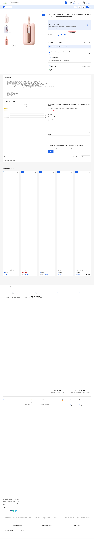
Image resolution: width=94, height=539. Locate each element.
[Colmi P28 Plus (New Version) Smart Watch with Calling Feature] (47, 219)
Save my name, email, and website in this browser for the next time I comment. (67, 145)
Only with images (76, 156)
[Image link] (74, 408)
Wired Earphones (61, 270)
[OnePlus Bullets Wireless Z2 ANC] (83, 219)
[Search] (66, 2)
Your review (51, 119)
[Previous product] (87, 11)
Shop (7, 11)
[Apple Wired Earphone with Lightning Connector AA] (65, 219)
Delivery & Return (43, 402)
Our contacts (57, 402)
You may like (27, 404)
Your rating (51, 110)
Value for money (51, 112)
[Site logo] (5, 2)
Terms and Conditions (44, 404)
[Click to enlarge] (14, 45)
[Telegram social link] (91, 43)
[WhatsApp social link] (89, 43)
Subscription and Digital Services (10, 270)
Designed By (17, 530)
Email (49, 140)
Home (4, 11)
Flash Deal (78, 270)
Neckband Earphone (84, 270)
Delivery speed (51, 116)
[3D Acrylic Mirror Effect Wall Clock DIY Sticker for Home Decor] (29, 219)
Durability (50, 114)
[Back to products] (89, 11)
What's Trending (28, 402)
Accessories (24, 270)
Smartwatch (42, 270)
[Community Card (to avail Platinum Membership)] (11, 219)
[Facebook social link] (88, 43)
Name (50, 134)
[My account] (75, 7)
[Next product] (90, 11)
